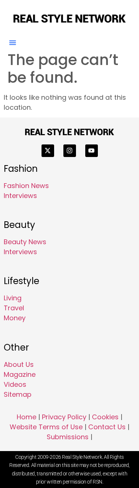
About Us (19, 364)
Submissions (68, 436)
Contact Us (107, 426)
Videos (15, 384)
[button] (12, 42)
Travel (14, 308)
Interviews (20, 195)
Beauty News (25, 241)
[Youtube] (91, 150)
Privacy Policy (64, 417)
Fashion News (26, 185)
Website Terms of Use (46, 426)
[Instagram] (69, 150)
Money (15, 318)
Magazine (20, 374)
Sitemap (18, 394)
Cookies (105, 417)
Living (12, 298)
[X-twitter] (48, 150)
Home (26, 417)
